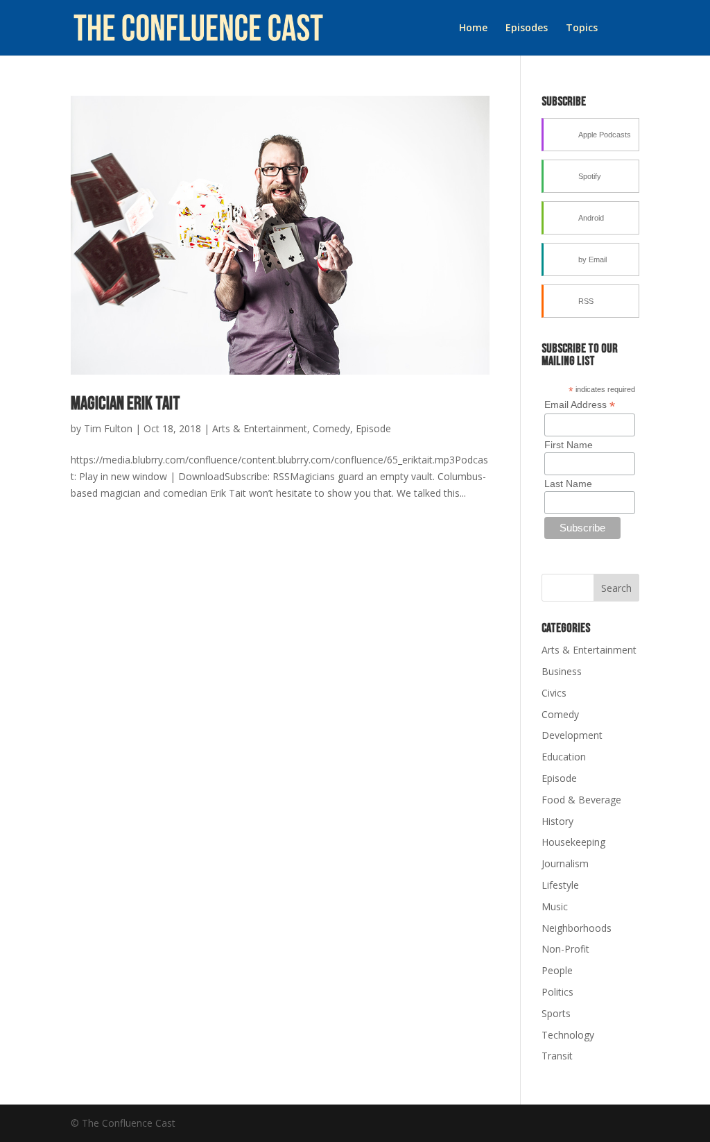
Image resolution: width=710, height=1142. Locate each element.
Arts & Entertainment (259, 428)
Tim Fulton (108, 428)
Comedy (331, 428)
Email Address (579, 404)
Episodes (526, 28)
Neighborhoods (577, 928)
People (557, 970)
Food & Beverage (581, 799)
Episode (373, 428)
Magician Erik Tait (125, 404)
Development (572, 735)
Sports (556, 1013)
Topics (582, 28)
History (557, 821)
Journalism (565, 863)
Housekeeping (573, 842)
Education (564, 756)
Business (562, 671)
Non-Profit (565, 948)
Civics (554, 692)
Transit (557, 1055)
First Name (568, 444)
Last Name (568, 483)
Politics (557, 991)
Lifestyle (560, 885)
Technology (568, 1034)
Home (473, 28)
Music (555, 906)
